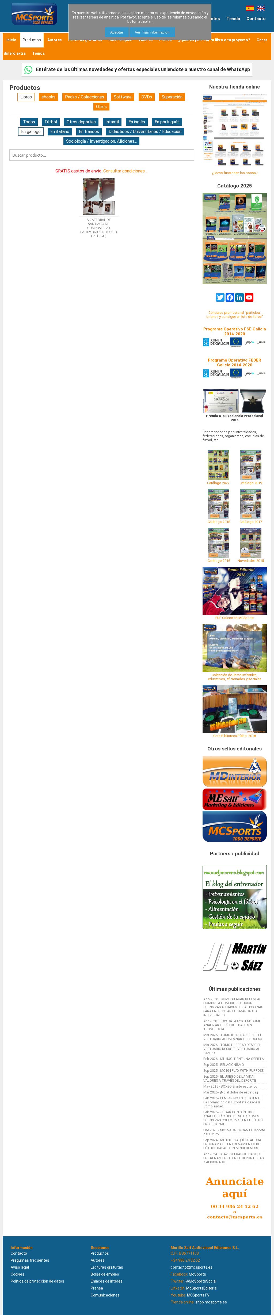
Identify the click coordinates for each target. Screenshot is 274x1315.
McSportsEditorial (201, 1288)
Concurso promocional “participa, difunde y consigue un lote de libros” (234, 315)
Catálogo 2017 (250, 522)
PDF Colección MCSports (234, 618)
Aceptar (116, 32)
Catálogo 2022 (218, 483)
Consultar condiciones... (125, 171)
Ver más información (152, 32)
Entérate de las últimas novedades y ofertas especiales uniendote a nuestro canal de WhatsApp (142, 69)
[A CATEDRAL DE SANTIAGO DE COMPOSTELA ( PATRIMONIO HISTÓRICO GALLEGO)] (101, 176)
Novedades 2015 (251, 561)
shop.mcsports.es (211, 1302)
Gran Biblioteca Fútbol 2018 (234, 736)
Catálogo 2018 (219, 522)
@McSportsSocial (200, 1281)
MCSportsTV (198, 1295)
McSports (197, 1274)
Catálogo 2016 (219, 561)
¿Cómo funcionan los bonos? (234, 173)
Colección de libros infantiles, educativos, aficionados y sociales (234, 677)
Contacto (256, 18)
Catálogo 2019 (250, 483)
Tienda (233, 18)
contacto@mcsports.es (191, 1267)
